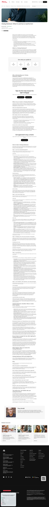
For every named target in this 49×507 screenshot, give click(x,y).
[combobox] (39, 6)
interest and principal (33, 163)
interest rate (21, 159)
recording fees (30, 222)
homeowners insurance (24, 179)
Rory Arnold (4, 26)
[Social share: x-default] (5, 30)
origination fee (20, 202)
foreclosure (15, 295)
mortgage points (26, 204)
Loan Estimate (16, 322)
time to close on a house (29, 128)
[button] (8, 497)
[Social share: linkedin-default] (6, 30)
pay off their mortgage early (21, 166)
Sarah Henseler (6, 27)
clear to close (27, 382)
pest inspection (16, 216)
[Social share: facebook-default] (4, 30)
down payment (19, 157)
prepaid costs (21, 227)
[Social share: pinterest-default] (7, 30)
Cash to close (14, 243)
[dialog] (8, 499)
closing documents (28, 354)
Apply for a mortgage (33, 398)
